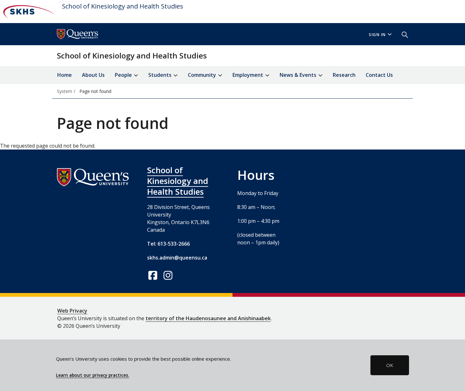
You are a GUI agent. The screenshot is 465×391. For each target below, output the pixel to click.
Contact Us (379, 74)
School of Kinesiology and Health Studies (122, 6)
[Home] (28, 12)
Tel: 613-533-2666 (168, 243)
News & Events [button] (299, 74)
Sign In (377, 34)
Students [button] (160, 74)
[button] (402, 34)
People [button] (124, 74)
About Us (93, 74)
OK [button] (389, 365)
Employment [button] (248, 74)
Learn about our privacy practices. (92, 375)
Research (344, 74)
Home (64, 74)
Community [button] (202, 74)
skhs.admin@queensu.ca (177, 257)
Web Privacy (72, 310)
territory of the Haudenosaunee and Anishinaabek (208, 318)
